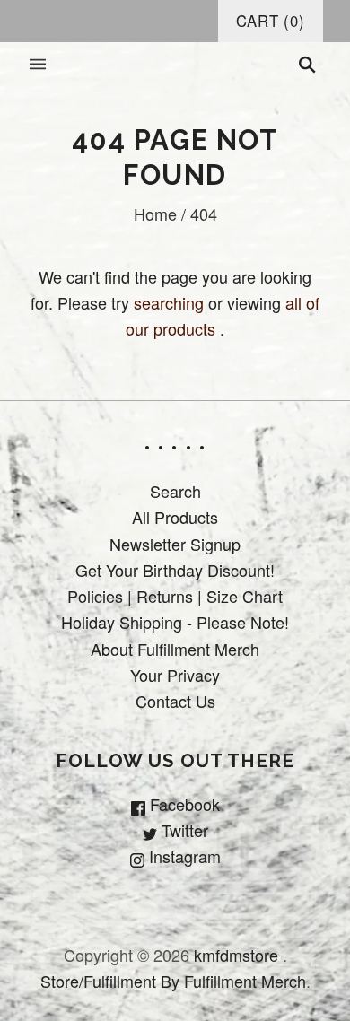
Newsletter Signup (175, 543)
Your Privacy (175, 674)
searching (169, 302)
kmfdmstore (236, 954)
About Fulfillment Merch (175, 648)
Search (175, 490)
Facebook (182, 804)
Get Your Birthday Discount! (175, 569)
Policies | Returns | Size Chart (175, 595)
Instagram (182, 856)
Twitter (182, 830)
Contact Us (175, 700)
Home (155, 213)
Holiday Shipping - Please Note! (175, 621)
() (270, 20)
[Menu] (37, 65)
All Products (175, 516)
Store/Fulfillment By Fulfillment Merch (173, 980)
